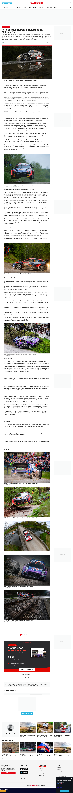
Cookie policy (37, 783)
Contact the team (60, 774)
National (34, 7)
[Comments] (50, 42)
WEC (30, 7)
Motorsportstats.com (43, 773)
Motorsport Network (34, 785)
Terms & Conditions (30, 783)
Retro (55, 7)
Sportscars (41, 7)
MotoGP (24, 7)
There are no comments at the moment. (27, 694)
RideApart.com (41, 775)
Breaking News (49, 7)
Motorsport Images (13, 518)
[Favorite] (47, 42)
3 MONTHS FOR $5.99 (7, 3)
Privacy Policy (42, 783)
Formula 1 (18, 7)
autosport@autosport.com (62, 771)
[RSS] (31, 779)
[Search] (70, 7)
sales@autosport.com (61, 776)
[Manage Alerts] (28, 677)
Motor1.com (41, 768)
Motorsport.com (42, 771)
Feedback (59, 767)
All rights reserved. (42, 785)
